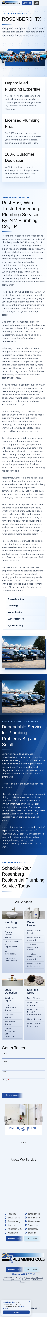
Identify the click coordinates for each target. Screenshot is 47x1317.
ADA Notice (16, 1280)
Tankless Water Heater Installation (34, 956)
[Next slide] (41, 1119)
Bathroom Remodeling (11, 959)
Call (36, 3)
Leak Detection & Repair (10, 1007)
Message (6, 1079)
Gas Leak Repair (9, 1015)
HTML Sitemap (38, 1280)
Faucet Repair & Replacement (11, 944)
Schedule (27, 3)
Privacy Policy (31, 1278)
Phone (5, 1061)
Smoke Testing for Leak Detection (10, 1032)
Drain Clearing (34, 998)
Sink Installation (10, 952)
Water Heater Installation (34, 938)
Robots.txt (23, 1282)
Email (5, 1071)
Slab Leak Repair (9, 999)
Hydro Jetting (34, 1019)
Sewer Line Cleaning (32, 1003)
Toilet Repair (11, 927)
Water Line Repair (10, 1022)
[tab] (21, 1142)
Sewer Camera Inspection (34, 1024)
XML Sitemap (26, 1280)
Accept (16, 1312)
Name (5, 1053)
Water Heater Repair (34, 931)
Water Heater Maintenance (34, 964)
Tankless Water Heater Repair (34, 947)
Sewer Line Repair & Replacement (34, 1012)
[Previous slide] (5, 1119)
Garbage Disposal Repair (9, 934)
